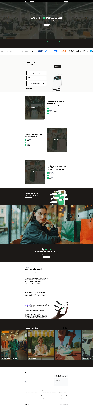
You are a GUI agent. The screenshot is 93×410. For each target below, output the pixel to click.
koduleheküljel (32, 289)
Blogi (25, 381)
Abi (51, 1)
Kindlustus (48, 1)
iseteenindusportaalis (28, 305)
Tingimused (26, 382)
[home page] (26, 1)
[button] (41, 1)
